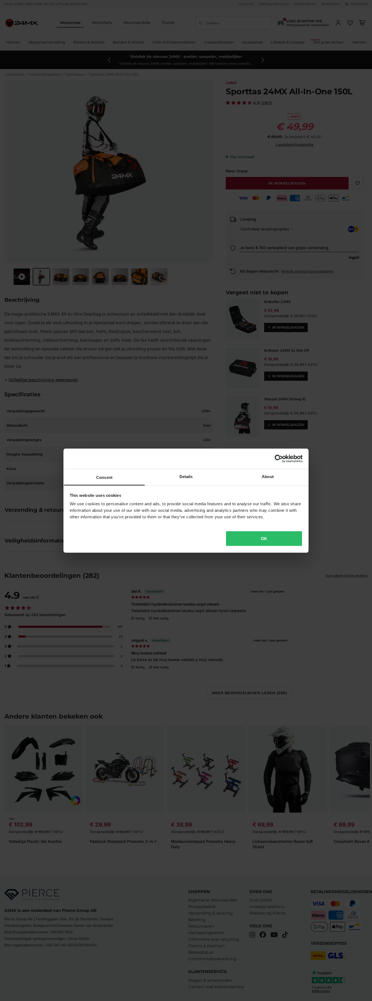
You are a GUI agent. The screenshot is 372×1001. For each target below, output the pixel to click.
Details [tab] (186, 476)
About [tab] (268, 476)
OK (264, 538)
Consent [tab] (104, 477)
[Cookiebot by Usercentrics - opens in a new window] (279, 459)
